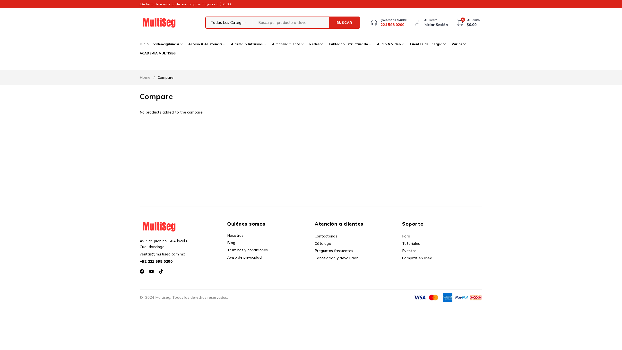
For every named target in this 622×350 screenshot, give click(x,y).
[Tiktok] (161, 271)
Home (145, 77)
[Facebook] (142, 271)
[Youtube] (151, 271)
